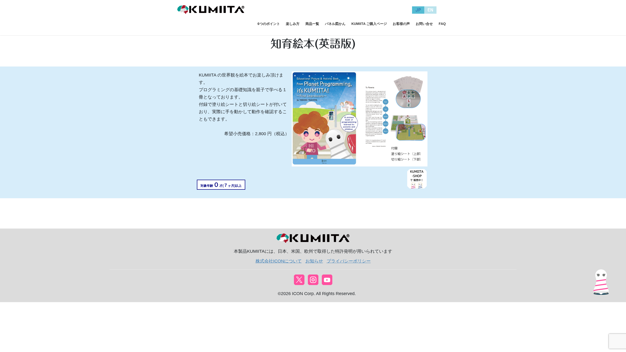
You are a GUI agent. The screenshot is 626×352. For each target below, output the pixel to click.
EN (430, 10)
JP (418, 10)
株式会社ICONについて (279, 261)
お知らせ (314, 261)
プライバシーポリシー (349, 261)
